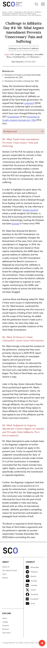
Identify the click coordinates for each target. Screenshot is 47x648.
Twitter (33, 590)
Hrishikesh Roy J (19, 57)
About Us (5, 567)
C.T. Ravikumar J (33, 57)
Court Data (6, 633)
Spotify (33, 576)
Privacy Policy (29, 642)
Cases (10, 12)
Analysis (5, 625)
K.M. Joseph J (16, 54)
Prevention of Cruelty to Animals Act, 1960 (22, 81)
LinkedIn (34, 585)
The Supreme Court (9, 570)
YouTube (34, 581)
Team (4, 574)
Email (33, 603)
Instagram (35, 599)
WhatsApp (35, 567)
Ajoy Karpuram (18, 61)
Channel (5, 629)
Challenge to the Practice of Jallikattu (27, 12)
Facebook (34, 594)
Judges (5, 622)
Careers (5, 578)
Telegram (34, 572)
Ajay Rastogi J (28, 54)
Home (4, 12)
